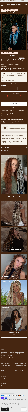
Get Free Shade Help (20, 368)
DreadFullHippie (6, 399)
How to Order (4, 150)
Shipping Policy (19, 370)
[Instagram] (8, 407)
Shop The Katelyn (9, 303)
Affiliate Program (5, 381)
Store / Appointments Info (19, 399)
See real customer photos (7, 115)
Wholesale (4, 402)
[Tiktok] (4, 407)
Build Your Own (5, 363)
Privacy (20, 404)
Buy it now (14, 103)
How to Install (5, 147)
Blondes (3, 368)
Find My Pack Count (20, 363)
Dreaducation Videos (20, 365)
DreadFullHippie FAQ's (11, 401)
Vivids (2, 370)
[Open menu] (3, 5)
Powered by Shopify (6, 405)
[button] (14, 58)
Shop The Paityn (8, 277)
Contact (3, 385)
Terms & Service (13, 404)
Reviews (3, 383)
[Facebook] (1, 407)
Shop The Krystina (9, 329)
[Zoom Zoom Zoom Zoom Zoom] (14, 32)
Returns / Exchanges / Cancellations (10, 403)
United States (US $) (7, 392)
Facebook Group (21, 401)
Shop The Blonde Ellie (11, 224)
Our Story (4, 378)
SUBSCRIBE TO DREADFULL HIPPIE (14, 402)
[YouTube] (11, 407)
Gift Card (3, 373)
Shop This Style (5, 365)
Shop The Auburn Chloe (11, 250)
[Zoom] (4, 47)
